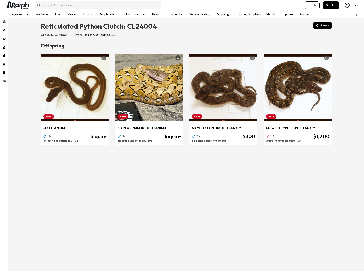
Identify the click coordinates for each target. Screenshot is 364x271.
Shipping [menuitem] (223, 14)
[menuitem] (4, 22)
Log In (312, 5)
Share (325, 25)
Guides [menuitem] (305, 14)
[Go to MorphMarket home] (17, 5)
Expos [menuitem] (87, 14)
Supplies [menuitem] (287, 14)
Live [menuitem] (58, 14)
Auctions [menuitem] (42, 14)
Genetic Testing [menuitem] (199, 14)
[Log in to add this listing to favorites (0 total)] (103, 57)
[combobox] (98, 5)
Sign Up (330, 5)
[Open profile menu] (350, 5)
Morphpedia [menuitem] (107, 14)
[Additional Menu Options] (356, 14)
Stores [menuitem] (72, 14)
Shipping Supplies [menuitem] (248, 14)
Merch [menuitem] (270, 14)
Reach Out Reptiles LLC (100, 35)
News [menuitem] (156, 14)
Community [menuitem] (174, 14)
